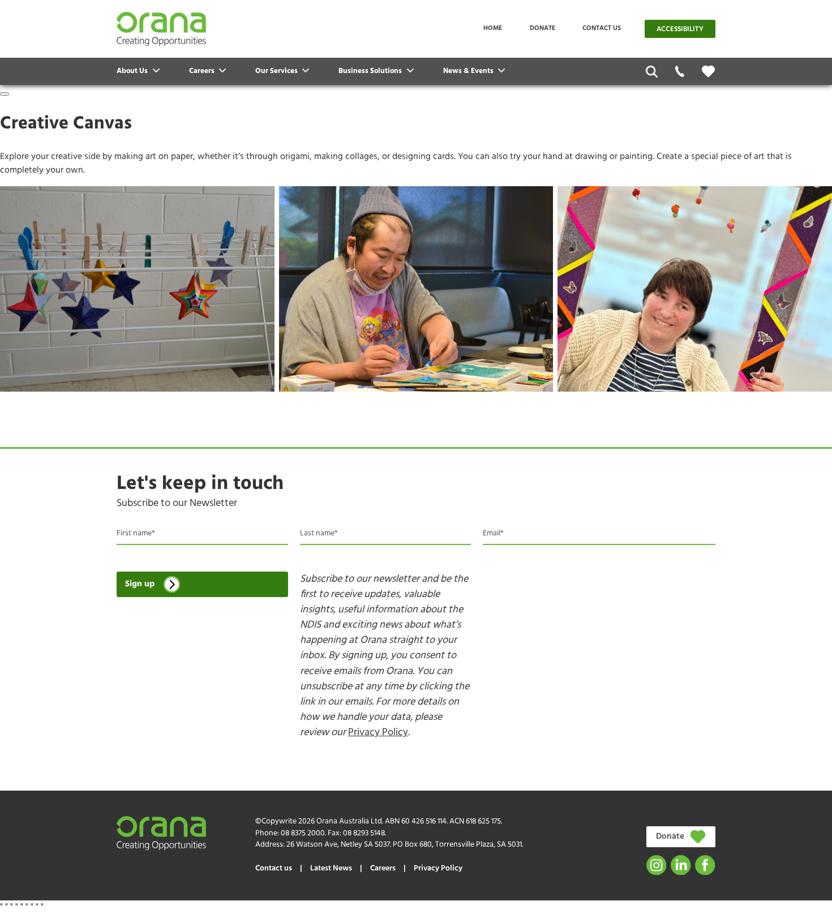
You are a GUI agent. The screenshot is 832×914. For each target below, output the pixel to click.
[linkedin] (681, 865)
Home (492, 28)
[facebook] (705, 865)
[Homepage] (161, 29)
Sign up (140, 584)
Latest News (331, 868)
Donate (542, 28)
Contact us (601, 28)
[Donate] (708, 71)
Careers (383, 868)
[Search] (652, 72)
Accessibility (680, 29)
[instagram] (656, 865)
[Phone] (680, 72)
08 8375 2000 (303, 833)
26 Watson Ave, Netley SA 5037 (338, 844)
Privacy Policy (378, 732)
